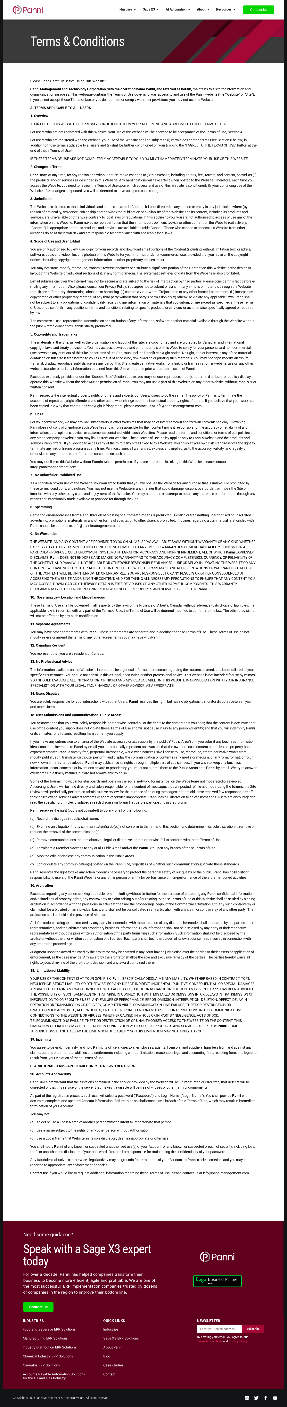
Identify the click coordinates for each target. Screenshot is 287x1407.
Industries (111, 1329)
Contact (109, 1374)
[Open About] (208, 9)
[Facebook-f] (265, 1398)
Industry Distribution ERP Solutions (50, 1347)
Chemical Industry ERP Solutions (48, 1356)
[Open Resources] (234, 9)
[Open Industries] (135, 9)
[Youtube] (275, 1398)
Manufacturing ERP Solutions (45, 1338)
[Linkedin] (247, 1398)
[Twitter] (256, 1398)
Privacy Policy (238, 1341)
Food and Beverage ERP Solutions (49, 1329)
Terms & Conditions (210, 1341)
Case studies (113, 1365)
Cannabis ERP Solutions (41, 1365)
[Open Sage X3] (158, 9)
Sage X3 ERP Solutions (121, 1338)
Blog (106, 1356)
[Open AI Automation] (189, 9)
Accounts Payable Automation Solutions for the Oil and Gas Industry (54, 1376)
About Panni (112, 1347)
